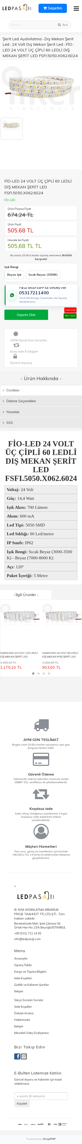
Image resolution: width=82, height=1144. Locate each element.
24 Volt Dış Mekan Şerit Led (37, 44)
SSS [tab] (9, 423)
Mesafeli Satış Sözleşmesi (31, 1033)
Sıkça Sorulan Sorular (28, 1000)
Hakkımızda (22, 1019)
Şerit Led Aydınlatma (22, 38)
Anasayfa (20, 958)
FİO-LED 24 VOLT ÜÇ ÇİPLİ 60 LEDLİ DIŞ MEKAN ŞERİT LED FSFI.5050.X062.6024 (40, 50)
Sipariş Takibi (23, 965)
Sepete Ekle (26, 314)
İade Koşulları (23, 978)
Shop (49, 1138)
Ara (64, 25)
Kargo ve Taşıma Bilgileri (30, 971)
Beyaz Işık (14, 275)
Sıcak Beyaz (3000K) (43, 275)
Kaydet (22, 1103)
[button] (33, 673)
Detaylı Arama (23, 1013)
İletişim (18, 991)
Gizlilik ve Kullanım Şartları (31, 984)
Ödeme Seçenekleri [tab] (20, 401)
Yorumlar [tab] (12, 412)
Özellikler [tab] (12, 390)
